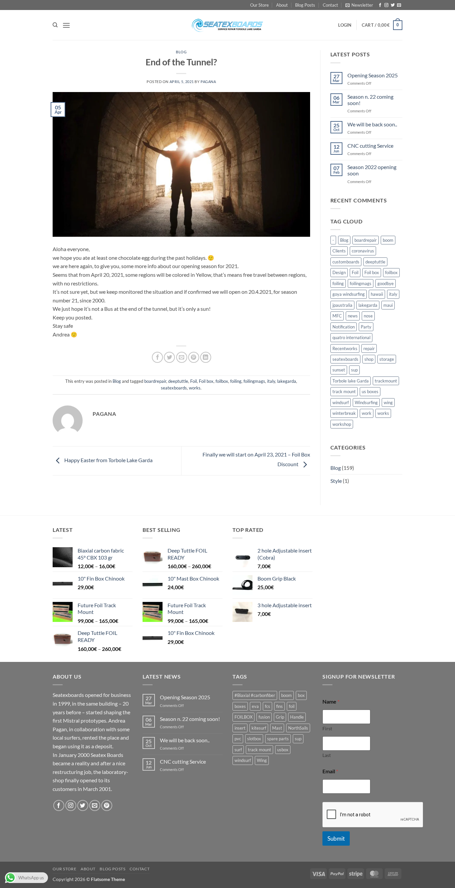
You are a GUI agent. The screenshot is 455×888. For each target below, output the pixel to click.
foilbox (222, 381)
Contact (330, 5)
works (195, 387)
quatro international (351, 337)
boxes (240, 706)
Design (339, 272)
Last (326, 755)
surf (238, 749)
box (301, 695)
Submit (336, 838)
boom (388, 240)
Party (366, 326)
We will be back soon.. (372, 124)
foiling (235, 381)
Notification (343, 326)
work (366, 413)
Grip (280, 717)
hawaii (377, 294)
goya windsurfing (348, 294)
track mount (344, 391)
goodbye (385, 283)
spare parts (278, 738)
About (282, 5)
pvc (237, 738)
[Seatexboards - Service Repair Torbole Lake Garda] (227, 25)
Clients (339, 250)
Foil (193, 381)
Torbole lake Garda (350, 380)
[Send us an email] (399, 5)
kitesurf (258, 728)
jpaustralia (342, 305)
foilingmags (254, 381)
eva (255, 706)
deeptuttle (178, 381)
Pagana (208, 81)
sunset (338, 369)
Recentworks (344, 348)
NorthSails (298, 728)
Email (330, 771)
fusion (264, 717)
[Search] (55, 25)
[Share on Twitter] (169, 357)
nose (368, 315)
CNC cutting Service (370, 145)
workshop (341, 424)
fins (279, 706)
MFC (337, 315)
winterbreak (344, 413)
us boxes (370, 391)
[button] (359, 5)
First (327, 728)
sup (354, 369)
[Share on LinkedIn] (205, 357)
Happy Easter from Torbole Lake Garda (108, 460)
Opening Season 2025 (372, 75)
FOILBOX (243, 717)
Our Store (259, 5)
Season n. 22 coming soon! (370, 99)
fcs (267, 706)
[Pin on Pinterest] (193, 357)
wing (388, 402)
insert (239, 728)
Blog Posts (305, 5)
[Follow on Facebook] (380, 5)
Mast (277, 728)
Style (336, 481)
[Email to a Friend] (181, 357)
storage (386, 359)
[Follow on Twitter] (393, 5)
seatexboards (174, 387)
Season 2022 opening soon (371, 170)
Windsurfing (366, 402)
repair (369, 348)
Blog (181, 52)
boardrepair (155, 381)
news (353, 315)
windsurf (340, 402)
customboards (345, 261)
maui (388, 305)
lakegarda (286, 381)
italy (271, 381)
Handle (297, 717)
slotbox (254, 738)
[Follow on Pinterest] (106, 805)
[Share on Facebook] (157, 357)
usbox (282, 749)
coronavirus (363, 250)
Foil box (206, 381)
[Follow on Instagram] (386, 5)
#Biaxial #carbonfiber (254, 695)
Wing (262, 760)
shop (368, 359)
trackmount (386, 380)
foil (291, 706)
